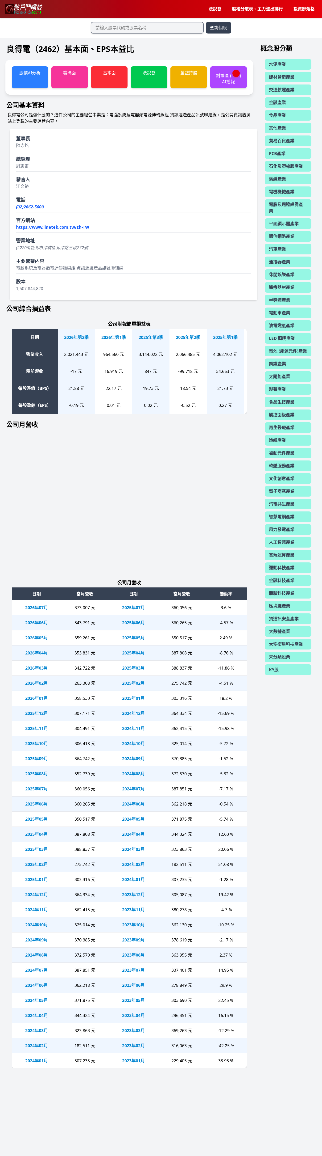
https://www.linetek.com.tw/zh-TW (52, 227)
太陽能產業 (279, 376)
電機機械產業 (281, 191)
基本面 (109, 73)
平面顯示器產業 (284, 223)
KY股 (274, 669)
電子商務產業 (281, 491)
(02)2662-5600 (30, 207)
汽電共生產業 (281, 504)
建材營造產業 (281, 77)
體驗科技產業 (281, 593)
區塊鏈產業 (279, 606)
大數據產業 (279, 631)
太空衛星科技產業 (286, 644)
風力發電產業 (281, 529)
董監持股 (188, 73)
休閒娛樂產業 (281, 274)
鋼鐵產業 (277, 364)
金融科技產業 (281, 580)
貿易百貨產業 (281, 140)
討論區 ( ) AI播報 (228, 78)
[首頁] (23, 9)
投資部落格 (304, 9)
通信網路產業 (281, 236)
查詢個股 (218, 27)
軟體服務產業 (281, 465)
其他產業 (277, 128)
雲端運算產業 (281, 555)
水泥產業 (277, 64)
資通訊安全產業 (284, 618)
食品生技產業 (281, 402)
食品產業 (277, 115)
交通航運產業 (281, 90)
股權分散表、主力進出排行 (257, 9)
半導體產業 (279, 300)
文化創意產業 (281, 478)
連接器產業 (279, 262)
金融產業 (277, 102)
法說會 (215, 9)
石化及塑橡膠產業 (286, 166)
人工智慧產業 (281, 542)
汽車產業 (277, 249)
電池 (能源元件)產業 (288, 351)
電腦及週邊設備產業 (286, 208)
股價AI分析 (30, 73)
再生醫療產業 (281, 427)
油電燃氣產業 (281, 325)
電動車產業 (279, 313)
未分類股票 (279, 657)
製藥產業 (277, 389)
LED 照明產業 (282, 338)
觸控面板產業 (281, 415)
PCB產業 (277, 153)
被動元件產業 (281, 453)
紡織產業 (277, 179)
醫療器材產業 (281, 287)
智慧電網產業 (281, 516)
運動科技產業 (281, 567)
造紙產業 (277, 440)
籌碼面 (69, 73)
